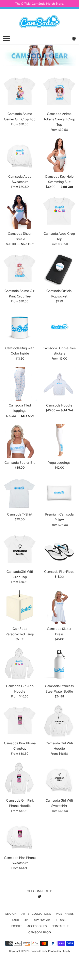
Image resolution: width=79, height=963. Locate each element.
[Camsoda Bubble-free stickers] (59, 326)
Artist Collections (36, 913)
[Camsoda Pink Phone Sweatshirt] (19, 836)
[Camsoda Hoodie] (59, 384)
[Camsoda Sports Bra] (19, 441)
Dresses (61, 920)
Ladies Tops (20, 920)
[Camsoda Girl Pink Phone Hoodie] (19, 779)
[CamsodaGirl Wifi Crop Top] (19, 550)
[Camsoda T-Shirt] (19, 493)
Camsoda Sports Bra (19, 462)
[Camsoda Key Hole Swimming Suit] (59, 155)
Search (11, 913)
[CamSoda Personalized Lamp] (19, 607)
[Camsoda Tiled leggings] (19, 384)
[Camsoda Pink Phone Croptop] (19, 721)
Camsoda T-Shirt (19, 514)
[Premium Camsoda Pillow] (59, 493)
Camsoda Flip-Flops (59, 572)
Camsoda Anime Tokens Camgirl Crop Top (59, 119)
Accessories (37, 926)
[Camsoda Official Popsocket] (59, 269)
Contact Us (60, 926)
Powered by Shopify (59, 951)
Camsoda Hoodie (59, 405)
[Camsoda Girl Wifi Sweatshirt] (59, 779)
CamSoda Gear (39, 951)
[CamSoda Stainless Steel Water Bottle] (59, 664)
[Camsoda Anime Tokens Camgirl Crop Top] (59, 92)
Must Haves (65, 913)
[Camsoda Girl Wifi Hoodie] (59, 721)
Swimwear (42, 920)
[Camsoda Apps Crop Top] (59, 212)
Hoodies (16, 926)
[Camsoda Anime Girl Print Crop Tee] (19, 269)
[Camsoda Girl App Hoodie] (19, 664)
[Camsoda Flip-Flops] (59, 550)
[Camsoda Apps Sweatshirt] (19, 155)
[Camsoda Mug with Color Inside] (19, 326)
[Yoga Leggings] (59, 441)
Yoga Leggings (59, 462)
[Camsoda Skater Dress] (59, 607)
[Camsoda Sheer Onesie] (19, 212)
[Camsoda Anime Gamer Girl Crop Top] (19, 92)
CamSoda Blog (39, 932)
